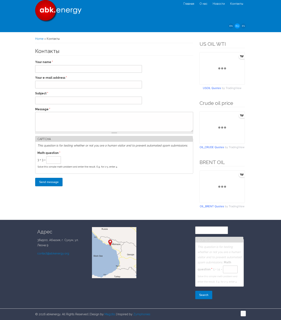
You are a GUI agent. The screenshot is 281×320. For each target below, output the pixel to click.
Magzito (109, 314)
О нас (203, 3)
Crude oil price (216, 103)
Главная (188, 3)
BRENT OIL (212, 162)
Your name (44, 62)
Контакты (236, 3)
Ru (237, 26)
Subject (41, 93)
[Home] (58, 11)
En (231, 26)
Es (243, 26)
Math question (48, 153)
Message (42, 109)
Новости (219, 3)
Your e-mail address (51, 77)
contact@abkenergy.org (53, 253)
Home (39, 38)
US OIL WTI (213, 44)
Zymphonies (141, 314)
